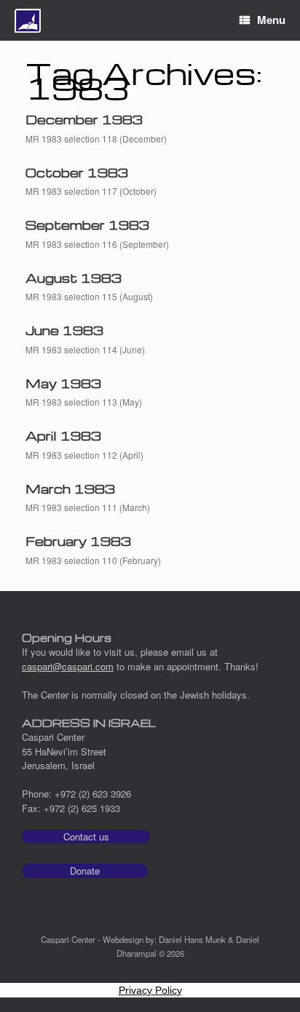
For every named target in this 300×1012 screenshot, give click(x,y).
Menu (271, 20)
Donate (85, 871)
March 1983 (70, 489)
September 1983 (87, 225)
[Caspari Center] (28, 20)
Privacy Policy (150, 990)
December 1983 (84, 119)
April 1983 (63, 435)
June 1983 (64, 330)
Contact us (86, 836)
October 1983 (76, 172)
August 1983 (73, 278)
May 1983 (63, 383)
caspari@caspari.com (68, 666)
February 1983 (78, 541)
